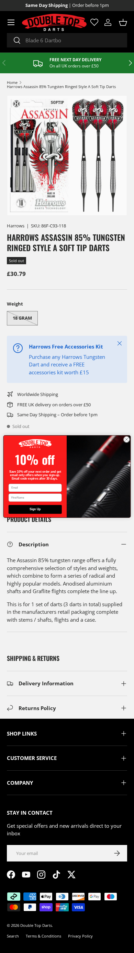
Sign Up (35, 509)
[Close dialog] (127, 439)
